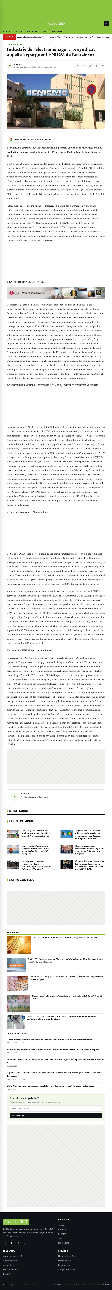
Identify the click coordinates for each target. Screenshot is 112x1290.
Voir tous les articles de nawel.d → (36, 796)
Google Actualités (66, 1269)
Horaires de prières (67, 1256)
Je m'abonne (18, 1115)
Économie (32, 31)
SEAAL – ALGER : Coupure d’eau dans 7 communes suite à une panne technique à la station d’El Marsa (62, 1018)
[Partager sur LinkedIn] (96, 65)
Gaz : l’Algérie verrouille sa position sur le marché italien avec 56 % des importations (49, 1040)
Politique (62, 1229)
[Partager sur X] (90, 65)
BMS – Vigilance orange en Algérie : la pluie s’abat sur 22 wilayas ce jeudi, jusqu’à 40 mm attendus (65, 960)
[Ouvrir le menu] (106, 23)
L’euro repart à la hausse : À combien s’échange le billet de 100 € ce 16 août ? (67, 997)
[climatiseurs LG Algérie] (56, 293)
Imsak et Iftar (64, 1265)
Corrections (8, 1265)
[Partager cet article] (77, 65)
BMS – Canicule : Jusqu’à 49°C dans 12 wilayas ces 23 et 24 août (65, 938)
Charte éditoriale (11, 1260)
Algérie (19, 31)
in (25, 1243)
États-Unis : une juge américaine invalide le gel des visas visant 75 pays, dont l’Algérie (50, 1086)
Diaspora (57, 31)
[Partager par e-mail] (102, 65)
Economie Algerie (15, 44)
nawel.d (18, 64)
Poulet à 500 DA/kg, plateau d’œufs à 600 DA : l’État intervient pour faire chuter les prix (66, 978)
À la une (7, 31)
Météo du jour (64, 1260)
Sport (45, 31)
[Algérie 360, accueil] (56, 23)
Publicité (7, 1274)
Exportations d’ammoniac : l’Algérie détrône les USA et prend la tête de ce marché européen (53, 1050)
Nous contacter (10, 1269)
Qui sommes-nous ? (12, 1256)
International (64, 1242)
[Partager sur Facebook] (84, 65)
